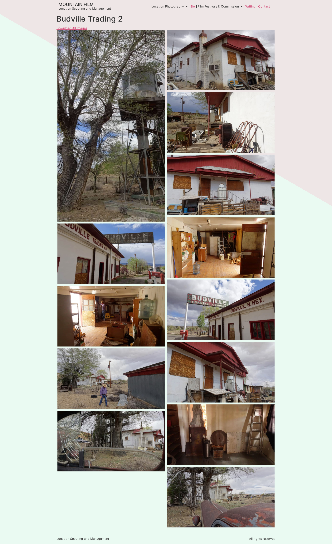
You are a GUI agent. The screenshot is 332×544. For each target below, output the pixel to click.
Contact (264, 6)
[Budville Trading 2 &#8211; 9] (221, 497)
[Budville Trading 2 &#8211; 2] (111, 316)
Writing (250, 6)
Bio (192, 6)
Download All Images (71, 28)
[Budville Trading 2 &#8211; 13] (221, 310)
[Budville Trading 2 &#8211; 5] (221, 185)
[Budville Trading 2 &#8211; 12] (111, 253)
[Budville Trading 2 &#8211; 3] (221, 434)
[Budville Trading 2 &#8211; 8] (111, 441)
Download (61, 34)
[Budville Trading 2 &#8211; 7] (111, 126)
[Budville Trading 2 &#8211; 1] (221, 247)
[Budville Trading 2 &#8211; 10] (111, 378)
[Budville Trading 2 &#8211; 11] (221, 372)
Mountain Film (76, 4)
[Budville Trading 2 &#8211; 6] (221, 60)
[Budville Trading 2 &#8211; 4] (221, 122)
